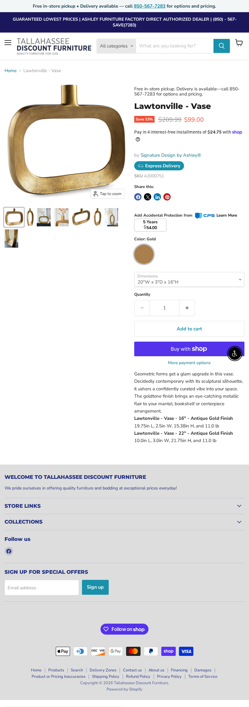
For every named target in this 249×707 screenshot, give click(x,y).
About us (156, 670)
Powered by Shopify (124, 689)
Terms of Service (202, 676)
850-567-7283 (149, 6)
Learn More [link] (227, 215)
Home (11, 70)
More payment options (189, 362)
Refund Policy (138, 676)
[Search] (221, 46)
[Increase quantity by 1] (187, 308)
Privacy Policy (169, 676)
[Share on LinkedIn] (157, 196)
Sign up (95, 587)
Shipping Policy (105, 676)
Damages (202, 670)
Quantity (142, 294)
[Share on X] (147, 196)
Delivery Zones (103, 670)
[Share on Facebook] (138, 196)
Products (56, 670)
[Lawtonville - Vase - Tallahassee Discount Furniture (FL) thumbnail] (14, 217)
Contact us (132, 670)
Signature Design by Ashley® (171, 155)
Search (77, 670)
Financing (179, 670)
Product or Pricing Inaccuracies (58, 676)
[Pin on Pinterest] (167, 196)
